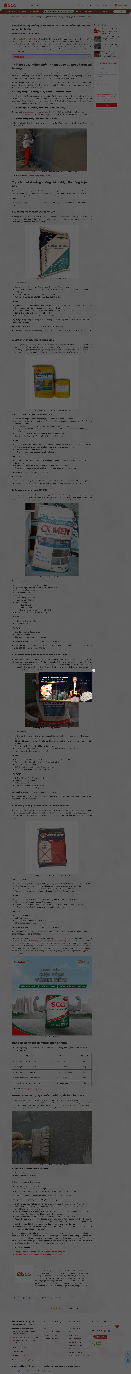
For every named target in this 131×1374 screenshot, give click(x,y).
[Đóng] (93, 670)
